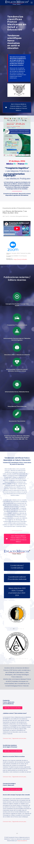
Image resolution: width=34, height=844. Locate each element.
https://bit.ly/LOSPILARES (20, 259)
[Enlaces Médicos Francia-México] (17, 2)
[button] (5, 614)
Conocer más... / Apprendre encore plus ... (15, 738)
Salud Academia (22, 840)
